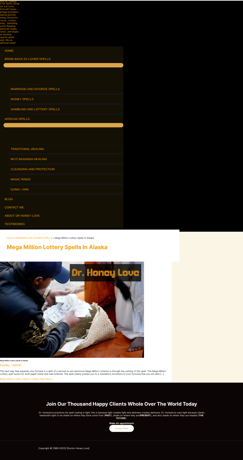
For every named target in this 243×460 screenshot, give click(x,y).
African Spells (17, 118)
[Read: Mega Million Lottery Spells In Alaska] (72, 357)
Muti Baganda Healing (29, 159)
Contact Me (14, 207)
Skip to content (8, 1)
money (5, 365)
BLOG (9, 199)
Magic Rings (21, 179)
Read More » (26, 379)
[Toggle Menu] (63, 65)
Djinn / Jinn (20, 189)
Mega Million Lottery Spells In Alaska (14, 361)
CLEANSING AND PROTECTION (33, 169)
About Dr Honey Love (22, 215)
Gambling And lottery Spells (35, 109)
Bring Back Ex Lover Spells (27, 59)
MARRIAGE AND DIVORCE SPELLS (35, 89)
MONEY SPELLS (22, 99)
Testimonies (15, 224)
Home (9, 50)
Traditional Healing (27, 149)
